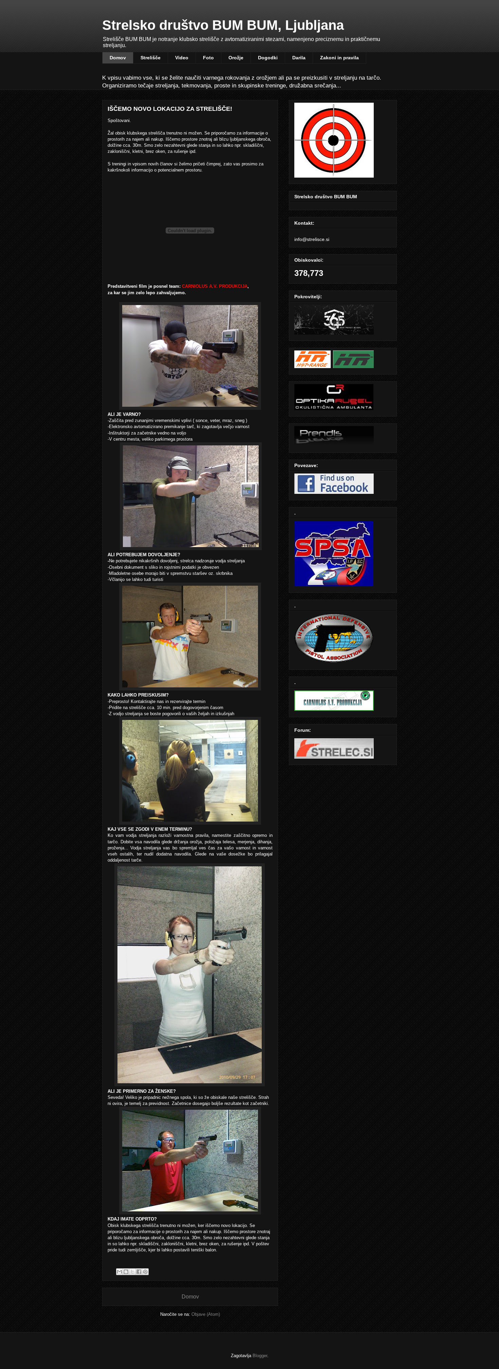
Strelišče (151, 57)
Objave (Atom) (205, 1314)
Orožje (235, 57)
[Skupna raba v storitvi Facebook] (138, 1271)
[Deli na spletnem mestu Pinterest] (145, 1271)
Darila (299, 57)
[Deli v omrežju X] (132, 1271)
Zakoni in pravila (339, 57)
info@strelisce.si (311, 239)
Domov (118, 57)
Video (181, 57)
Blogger (260, 1355)
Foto (208, 57)
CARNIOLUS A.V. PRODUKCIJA (214, 286)
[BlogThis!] (126, 1271)
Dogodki (268, 57)
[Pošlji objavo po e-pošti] (119, 1271)
